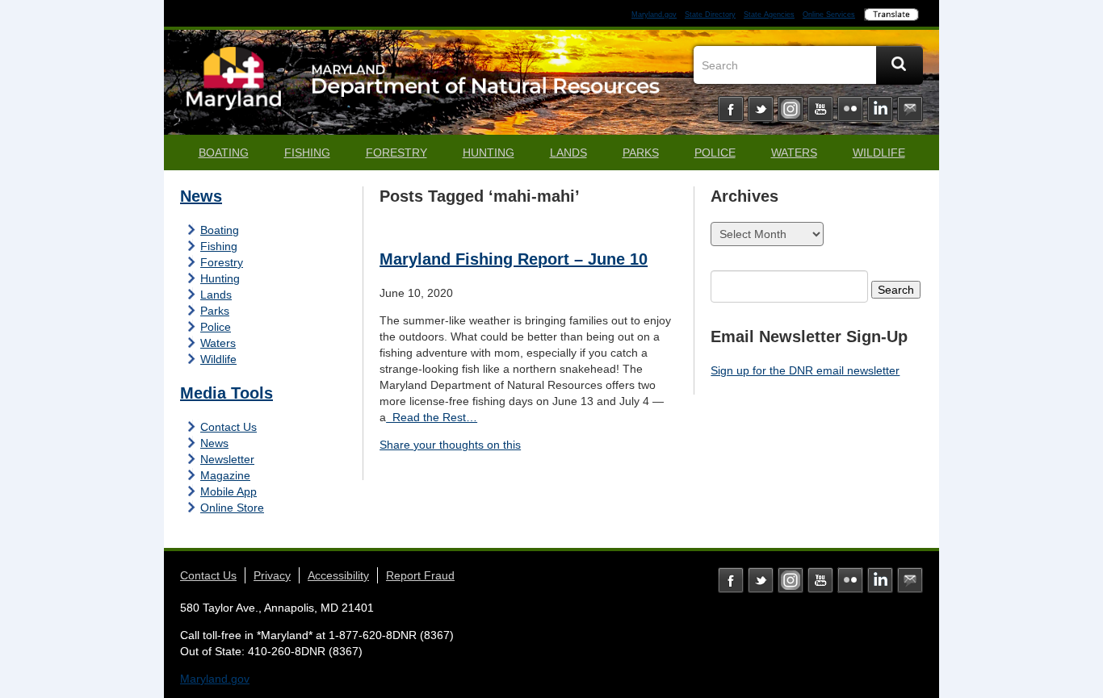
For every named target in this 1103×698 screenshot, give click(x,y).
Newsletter (227, 459)
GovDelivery (910, 109)
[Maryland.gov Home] (234, 86)
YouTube (820, 109)
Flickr (850, 109)
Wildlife (879, 152)
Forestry (396, 152)
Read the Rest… (431, 417)
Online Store (232, 507)
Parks (641, 152)
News (201, 196)
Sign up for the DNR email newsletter (805, 370)
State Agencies (769, 14)
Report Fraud (420, 575)
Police (715, 152)
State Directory (710, 14)
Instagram (790, 109)
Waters (794, 152)
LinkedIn (880, 109)
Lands (568, 152)
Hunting (488, 152)
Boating (224, 152)
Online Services (829, 14)
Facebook (731, 109)
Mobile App (228, 491)
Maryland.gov (654, 14)
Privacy (272, 575)
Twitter (761, 109)
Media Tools (226, 393)
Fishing (307, 152)
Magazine (225, 475)
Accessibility (338, 575)
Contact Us (228, 426)
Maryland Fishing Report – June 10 (514, 259)
